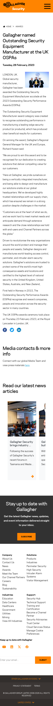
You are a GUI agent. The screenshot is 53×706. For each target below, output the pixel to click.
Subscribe (26, 536)
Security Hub (33, 598)
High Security (34, 570)
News (5, 566)
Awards (19, 26)
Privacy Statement (22, 686)
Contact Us (8, 562)
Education (7, 598)
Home (8, 26)
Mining (5, 617)
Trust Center (33, 623)
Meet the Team (10, 573)
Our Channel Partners (13, 577)
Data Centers (9, 602)
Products (31, 558)
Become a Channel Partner (36, 614)
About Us (7, 558)
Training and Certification (33, 607)
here (27, 365)
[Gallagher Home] (14, 6)
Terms (37, 686)
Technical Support (36, 602)
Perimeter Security (36, 566)
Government (8, 610)
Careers (6, 581)
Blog (4, 585)
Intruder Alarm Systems (34, 575)
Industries (32, 562)
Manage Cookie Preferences (35, 632)
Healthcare (8, 606)
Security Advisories (37, 619)
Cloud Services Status (38, 627)
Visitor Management (37, 580)
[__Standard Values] (4, 646)
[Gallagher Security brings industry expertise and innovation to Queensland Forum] (22, 418)
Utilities (6, 613)
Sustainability (9, 588)
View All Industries (12, 621)
